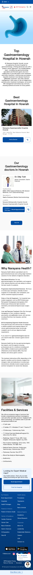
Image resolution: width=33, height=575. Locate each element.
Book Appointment (16, 482)
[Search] (27, 7)
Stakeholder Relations (23, 532)
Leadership (20, 529)
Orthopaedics (5, 532)
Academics (20, 515)
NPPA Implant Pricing (10, 561)
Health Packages (6, 504)
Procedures (20, 498)
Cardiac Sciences (6, 519)
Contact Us (20, 542)
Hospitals (4, 501)
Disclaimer (19, 563)
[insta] (14, 554)
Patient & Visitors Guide (8, 512)
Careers (19, 535)
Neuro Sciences (6, 525)
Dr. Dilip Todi (20, 177)
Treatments (20, 501)
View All (16, 222)
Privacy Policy (23, 561)
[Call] (27, 140)
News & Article (21, 507)
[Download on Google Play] (22, 549)
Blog (18, 504)
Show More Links (15, 572)
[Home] (7, 7)
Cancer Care (5, 522)
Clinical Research (22, 518)
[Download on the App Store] (10, 549)
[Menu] (30, 7)
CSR (18, 538)
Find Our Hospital (16, 487)
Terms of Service (9, 563)
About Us (20, 525)
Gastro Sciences (6, 529)
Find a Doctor (13, 139)
